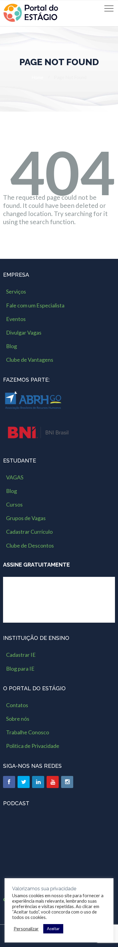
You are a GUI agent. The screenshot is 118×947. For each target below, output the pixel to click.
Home (37, 77)
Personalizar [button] (26, 928)
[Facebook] (9, 782)
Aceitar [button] (53, 928)
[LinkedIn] (38, 782)
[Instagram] (67, 782)
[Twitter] (24, 782)
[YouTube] (53, 782)
